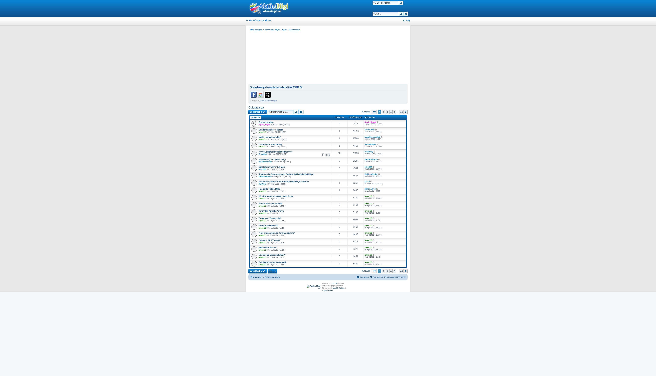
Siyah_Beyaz (264, 125)
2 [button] (383, 111)
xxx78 (367, 181)
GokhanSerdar (265, 177)
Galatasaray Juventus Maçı (272, 167)
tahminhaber (370, 144)
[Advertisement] (328, 58)
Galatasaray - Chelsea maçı (272, 159)
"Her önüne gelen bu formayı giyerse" (277, 233)
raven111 (262, 132)
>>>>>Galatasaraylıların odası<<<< (275, 152)
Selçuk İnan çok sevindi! (270, 204)
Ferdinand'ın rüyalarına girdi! (272, 262)
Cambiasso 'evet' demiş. (271, 144)
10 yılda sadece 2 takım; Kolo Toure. (276, 196)
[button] (374, 112)
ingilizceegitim (265, 162)
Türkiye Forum (327, 290)
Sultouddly (369, 130)
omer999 (262, 169)
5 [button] (394, 111)
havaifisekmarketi (372, 137)
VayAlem (262, 184)
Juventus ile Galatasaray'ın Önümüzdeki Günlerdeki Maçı (286, 174)
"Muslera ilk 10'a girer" (270, 240)
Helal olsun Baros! (268, 248)
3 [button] (387, 111)
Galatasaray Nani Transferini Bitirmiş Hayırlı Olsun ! (284, 181)
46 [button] (401, 111)
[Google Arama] (400, 3)
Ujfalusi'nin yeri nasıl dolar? (272, 255)
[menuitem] (268, 21)
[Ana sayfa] (271, 8)
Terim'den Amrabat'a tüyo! (271, 211)
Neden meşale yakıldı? (270, 137)
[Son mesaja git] (378, 122)
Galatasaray (256, 107)
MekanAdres (370, 189)
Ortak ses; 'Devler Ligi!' (270, 218)
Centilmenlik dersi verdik (271, 130)
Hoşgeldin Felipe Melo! (270, 189)
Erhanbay (263, 154)
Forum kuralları (266, 122)
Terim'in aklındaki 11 (268, 226)
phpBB (334, 283)
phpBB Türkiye (338, 288)
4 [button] (391, 111)
